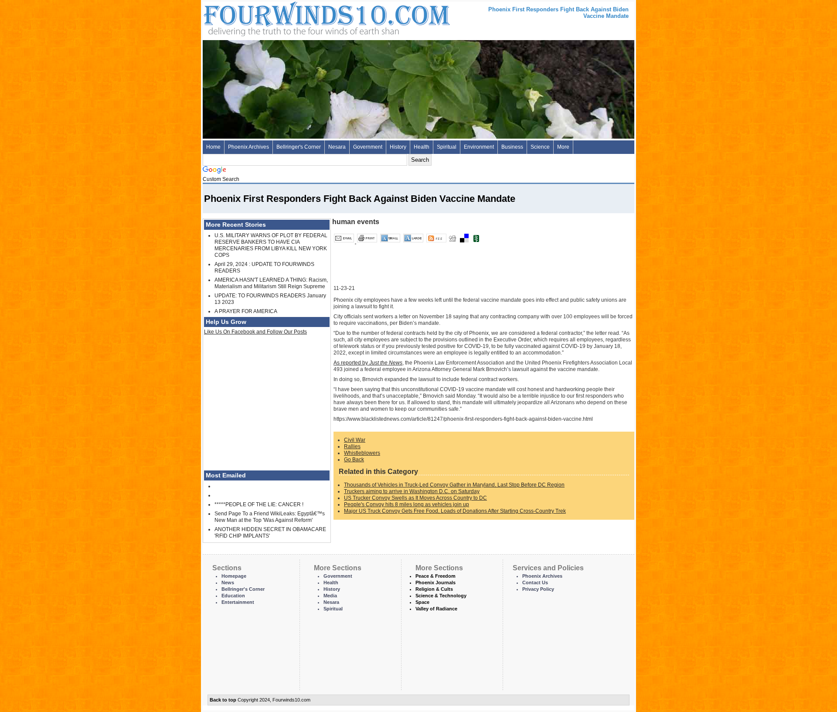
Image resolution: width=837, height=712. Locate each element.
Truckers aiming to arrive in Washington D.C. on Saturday (412, 491)
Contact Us (535, 582)
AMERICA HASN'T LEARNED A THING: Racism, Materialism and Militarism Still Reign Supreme (271, 283)
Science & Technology (440, 595)
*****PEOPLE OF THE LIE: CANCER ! (258, 504)
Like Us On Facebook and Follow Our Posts (255, 332)
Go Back (354, 459)
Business (512, 147)
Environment (479, 147)
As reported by (367, 363)
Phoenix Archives (248, 147)
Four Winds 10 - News (290, 17)
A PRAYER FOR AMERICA (245, 311)
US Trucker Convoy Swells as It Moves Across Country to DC (415, 498)
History (398, 147)
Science (540, 147)
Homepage (233, 576)
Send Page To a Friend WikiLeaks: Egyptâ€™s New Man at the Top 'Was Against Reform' (269, 517)
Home (213, 147)
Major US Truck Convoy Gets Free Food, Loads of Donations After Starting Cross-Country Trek (455, 511)
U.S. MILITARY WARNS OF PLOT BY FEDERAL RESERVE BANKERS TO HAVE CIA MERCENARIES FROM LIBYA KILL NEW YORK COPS (270, 245)
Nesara (337, 147)
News (227, 582)
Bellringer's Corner (298, 147)
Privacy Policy (538, 589)
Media (330, 595)
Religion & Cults (434, 589)
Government (367, 147)
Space (422, 602)
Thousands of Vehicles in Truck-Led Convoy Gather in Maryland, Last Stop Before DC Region (454, 485)
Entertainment (237, 602)
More (563, 147)
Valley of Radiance (436, 608)
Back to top (223, 699)
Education (233, 595)
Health (421, 147)
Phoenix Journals (435, 582)
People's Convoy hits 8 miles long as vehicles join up (406, 504)
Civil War (354, 440)
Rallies (352, 446)
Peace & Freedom (435, 576)
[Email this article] (344, 241)
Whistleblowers (362, 453)
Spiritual (446, 147)
